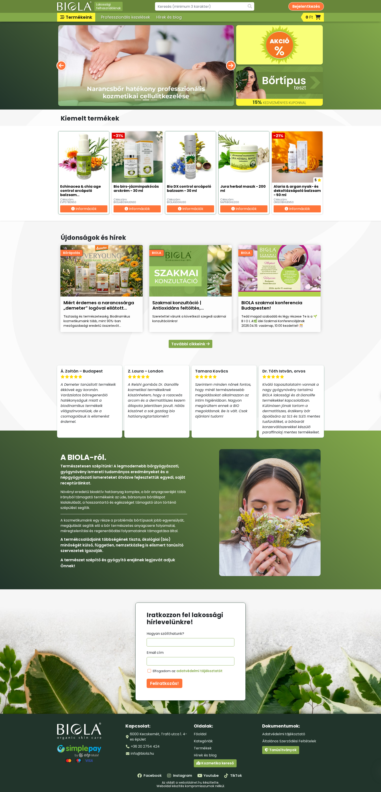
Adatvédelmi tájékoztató (283, 734)
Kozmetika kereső (217, 763)
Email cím (155, 652)
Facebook (153, 775)
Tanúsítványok (282, 749)
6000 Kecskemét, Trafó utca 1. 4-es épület (158, 737)
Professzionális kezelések (125, 17)
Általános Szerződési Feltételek (289, 741)
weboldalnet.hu (190, 782)
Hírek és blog (169, 17)
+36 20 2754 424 (145, 746)
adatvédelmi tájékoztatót (199, 671)
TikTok (236, 775)
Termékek (203, 748)
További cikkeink (188, 344)
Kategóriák (203, 741)
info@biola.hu (142, 753)
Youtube (211, 775)
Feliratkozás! (164, 683)
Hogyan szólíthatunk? (165, 633)
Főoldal (200, 734)
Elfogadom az (187, 671)
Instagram (182, 775)
